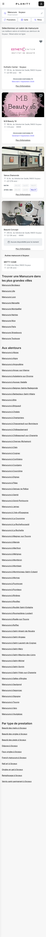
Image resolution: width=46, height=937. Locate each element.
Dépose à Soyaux (10, 746)
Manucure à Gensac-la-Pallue (15, 489)
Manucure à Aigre (10, 358)
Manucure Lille (8, 291)
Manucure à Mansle (10, 542)
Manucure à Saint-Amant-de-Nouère (18, 631)
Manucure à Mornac (11, 577)
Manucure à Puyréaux (11, 589)
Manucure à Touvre (10, 702)
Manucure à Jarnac (10, 506)
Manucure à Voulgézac (12, 714)
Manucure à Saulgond (12, 684)
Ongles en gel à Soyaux (12, 769)
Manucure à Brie (9, 400)
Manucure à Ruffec (10, 625)
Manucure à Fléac (10, 483)
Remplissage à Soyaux (12, 775)
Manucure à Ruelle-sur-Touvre (15, 619)
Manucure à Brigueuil (11, 406)
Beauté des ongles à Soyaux (14, 734)
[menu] (3, 3)
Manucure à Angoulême (12, 364)
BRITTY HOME (10, 262)
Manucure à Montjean (11, 566)
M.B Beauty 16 (10, 121)
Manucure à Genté (10, 495)
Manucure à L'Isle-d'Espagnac (15, 512)
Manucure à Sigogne (11, 696)
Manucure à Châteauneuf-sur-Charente (20, 435)
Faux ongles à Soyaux (12, 752)
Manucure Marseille (10, 303)
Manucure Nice (8, 320)
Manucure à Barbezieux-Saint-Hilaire (18, 394)
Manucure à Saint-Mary (12, 649)
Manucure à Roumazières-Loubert (17, 613)
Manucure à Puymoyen (12, 583)
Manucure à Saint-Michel (13, 660)
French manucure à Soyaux (14, 757)
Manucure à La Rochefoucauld (15, 524)
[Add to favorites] (41, 42)
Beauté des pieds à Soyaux (14, 740)
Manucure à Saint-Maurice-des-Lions (19, 655)
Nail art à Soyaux (9, 763)
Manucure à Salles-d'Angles (14, 678)
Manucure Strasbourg (12, 332)
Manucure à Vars (9, 708)
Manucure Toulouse (11, 338)
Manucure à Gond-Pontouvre (15, 500)
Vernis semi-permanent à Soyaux (17, 781)
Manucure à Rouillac (11, 601)
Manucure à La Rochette (13, 530)
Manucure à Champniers (13, 417)
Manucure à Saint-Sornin (13, 666)
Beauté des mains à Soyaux (14, 728)
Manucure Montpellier (12, 309)
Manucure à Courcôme (12, 471)
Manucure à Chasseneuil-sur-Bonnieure (20, 423)
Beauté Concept (11, 229)
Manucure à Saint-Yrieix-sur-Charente (19, 672)
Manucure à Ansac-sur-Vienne (15, 370)
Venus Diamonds (11, 175)
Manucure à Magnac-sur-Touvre (16, 536)
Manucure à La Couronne (13, 518)
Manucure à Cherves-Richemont (16, 441)
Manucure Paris (9, 326)
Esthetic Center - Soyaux (15, 67)
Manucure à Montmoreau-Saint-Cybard (19, 572)
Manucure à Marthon (11, 548)
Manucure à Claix (9, 447)
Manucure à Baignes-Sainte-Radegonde (20, 388)
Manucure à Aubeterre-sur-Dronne (17, 376)
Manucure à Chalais (11, 412)
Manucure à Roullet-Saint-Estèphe (17, 607)
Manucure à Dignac (10, 477)
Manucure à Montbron (12, 560)
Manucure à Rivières (11, 595)
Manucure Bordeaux (11, 285)
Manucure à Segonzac (12, 690)
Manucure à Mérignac (11, 554)
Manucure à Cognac (11, 453)
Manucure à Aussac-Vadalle (14, 382)
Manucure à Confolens (12, 459)
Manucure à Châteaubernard (15, 429)
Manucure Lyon (9, 297)
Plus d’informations (23, 86)
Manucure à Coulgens (12, 465)
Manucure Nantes (10, 315)
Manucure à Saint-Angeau (13, 637)
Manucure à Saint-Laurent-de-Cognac (19, 643)
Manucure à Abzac (10, 352)
